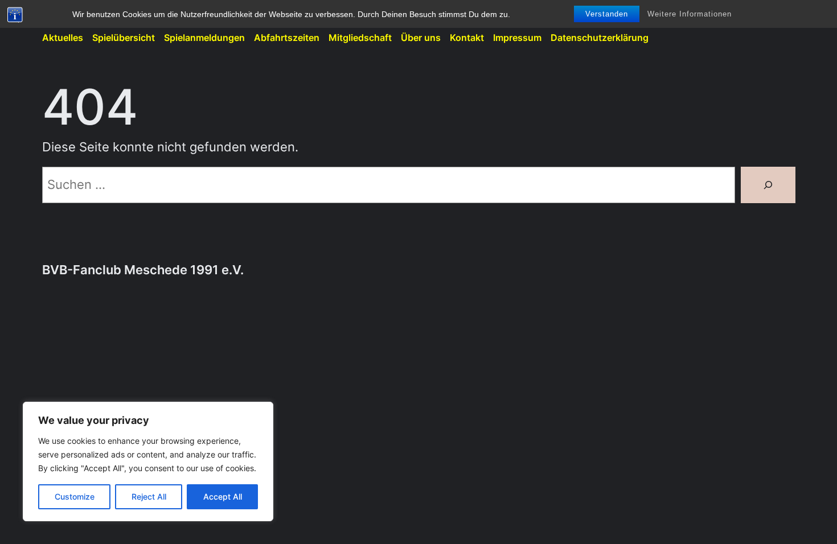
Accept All (222, 496)
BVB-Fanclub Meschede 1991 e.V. (143, 269)
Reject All (149, 496)
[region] (148, 461)
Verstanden (606, 14)
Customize (75, 496)
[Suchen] (768, 185)
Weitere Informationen (689, 14)
